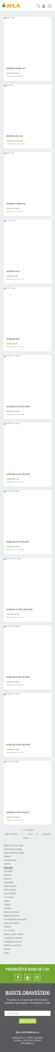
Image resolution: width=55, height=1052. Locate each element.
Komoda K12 (13, 271)
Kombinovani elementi (15, 919)
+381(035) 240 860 (31, 1040)
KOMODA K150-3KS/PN (17, 542)
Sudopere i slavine (13, 938)
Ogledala (8, 882)
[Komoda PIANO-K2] (27, 153)
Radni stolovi (10, 886)
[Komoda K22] (27, 288)
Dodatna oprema (12, 945)
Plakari (7, 856)
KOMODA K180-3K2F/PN (18, 745)
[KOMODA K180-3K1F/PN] (27, 627)
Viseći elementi (11, 923)
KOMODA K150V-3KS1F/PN (19, 609)
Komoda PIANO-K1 (16, 68)
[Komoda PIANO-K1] (27, 18)
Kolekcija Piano (12, 73)
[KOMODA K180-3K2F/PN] (27, 694)
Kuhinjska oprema (13, 941)
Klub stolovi (10, 889)
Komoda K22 (13, 339)
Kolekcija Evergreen (14, 141)
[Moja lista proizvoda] (43, 6)
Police (7, 901)
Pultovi (7, 926)
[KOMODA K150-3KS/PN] (27, 491)
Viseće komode (11, 912)
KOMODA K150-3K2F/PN (18, 474)
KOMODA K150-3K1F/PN (18, 406)
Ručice (7, 949)
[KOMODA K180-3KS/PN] (27, 762)
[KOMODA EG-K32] (27, 85)
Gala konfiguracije (13, 849)
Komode (8, 867)
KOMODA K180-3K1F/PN (18, 677)
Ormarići (8, 871)
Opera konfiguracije (14, 852)
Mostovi (8, 875)
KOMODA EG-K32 (14, 136)
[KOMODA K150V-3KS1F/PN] (27, 559)
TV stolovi (9, 897)
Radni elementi (11, 915)
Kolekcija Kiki (12, 276)
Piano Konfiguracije (13, 845)
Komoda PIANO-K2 (16, 204)
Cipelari (7, 908)
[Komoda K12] (27, 221)
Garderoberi (10, 860)
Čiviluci (7, 904)
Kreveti (7, 878)
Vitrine (7, 864)
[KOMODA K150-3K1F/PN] (27, 356)
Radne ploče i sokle (13, 934)
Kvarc (6, 952)
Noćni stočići (10, 893)
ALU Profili (9, 930)
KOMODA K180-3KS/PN (17, 812)
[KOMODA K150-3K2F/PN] (27, 424)
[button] (38, 6)
